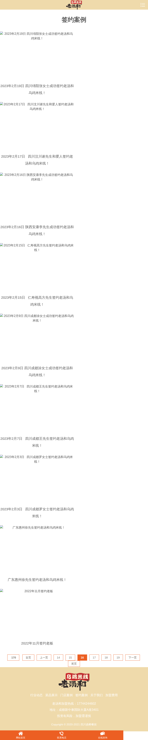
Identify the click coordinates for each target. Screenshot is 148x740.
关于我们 (96, 695)
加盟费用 (111, 695)
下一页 (133, 657)
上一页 (44, 657)
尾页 (74, 663)
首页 (28, 657)
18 (106, 657)
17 (94, 657)
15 (70, 657)
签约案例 (81, 695)
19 (118, 657)
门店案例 (66, 695)
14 (58, 657)
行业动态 (36, 695)
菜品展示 (51, 695)
